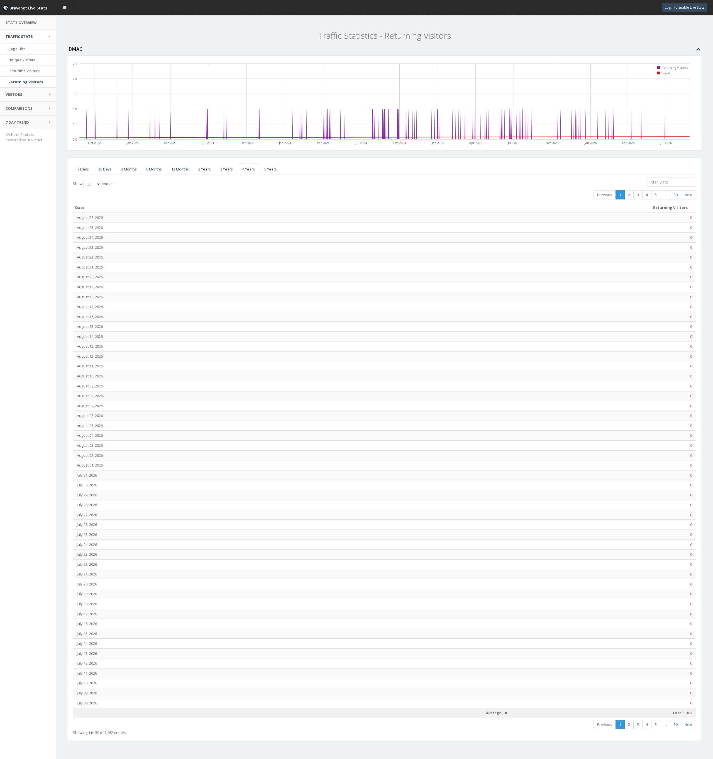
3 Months (129, 169)
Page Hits (16, 48)
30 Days (105, 169)
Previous (604, 194)
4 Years (248, 169)
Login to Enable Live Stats (684, 7)
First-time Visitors (24, 70)
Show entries (93, 183)
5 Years (270, 169)
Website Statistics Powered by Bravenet (24, 137)
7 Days (83, 169)
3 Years (226, 169)
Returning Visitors (25, 81)
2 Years (204, 169)
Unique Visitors (21, 59)
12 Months (180, 169)
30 (676, 194)
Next (688, 194)
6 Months (154, 169)
